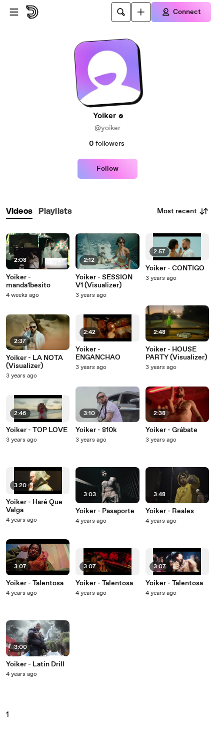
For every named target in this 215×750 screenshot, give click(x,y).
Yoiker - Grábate (172, 430)
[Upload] (141, 12)
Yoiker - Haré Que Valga (34, 506)
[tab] (19, 211)
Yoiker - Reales (170, 511)
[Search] (121, 12)
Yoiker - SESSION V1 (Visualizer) (104, 281)
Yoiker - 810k (96, 430)
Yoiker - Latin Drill (35, 664)
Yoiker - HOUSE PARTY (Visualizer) (176, 353)
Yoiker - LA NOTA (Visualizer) (34, 362)
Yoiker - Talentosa (35, 583)
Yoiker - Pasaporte (105, 511)
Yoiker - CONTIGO (175, 268)
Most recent (177, 211)
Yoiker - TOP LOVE (37, 430)
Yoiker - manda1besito (28, 281)
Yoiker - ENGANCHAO (98, 353)
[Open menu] (14, 12)
